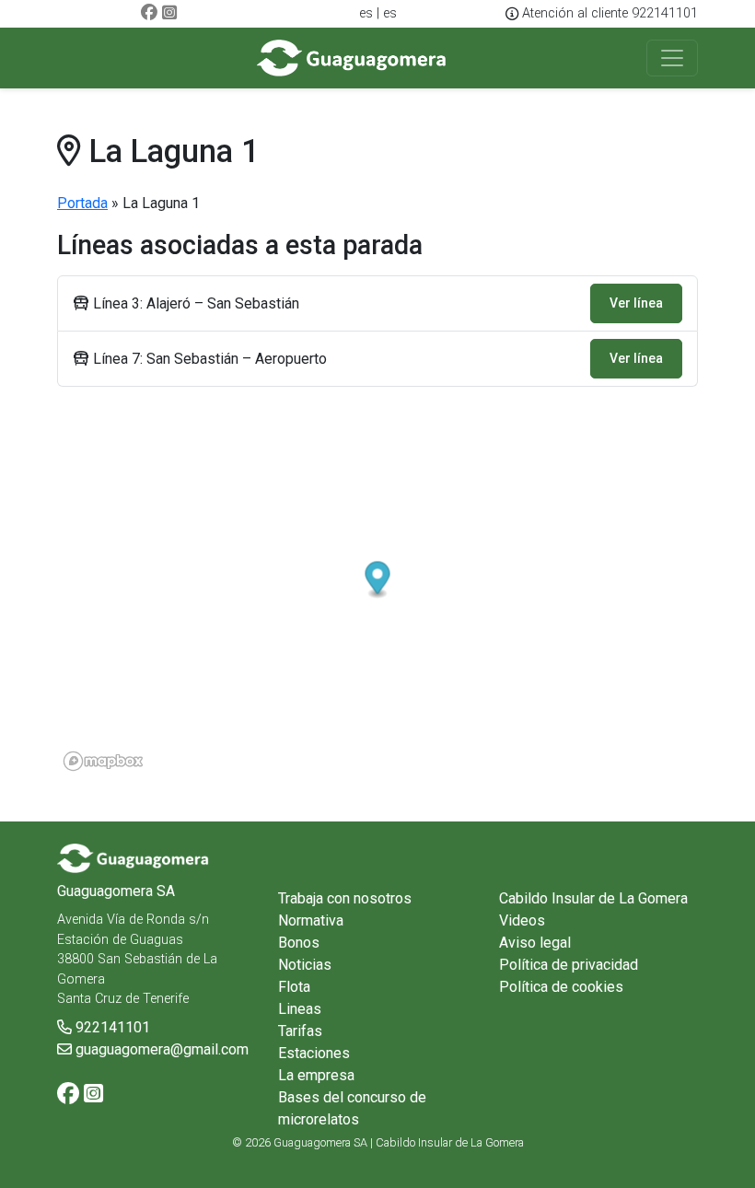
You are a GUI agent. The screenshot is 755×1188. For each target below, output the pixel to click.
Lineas (299, 1009)
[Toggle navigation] (672, 58)
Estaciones (314, 1053)
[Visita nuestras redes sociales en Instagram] (169, 13)
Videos (522, 920)
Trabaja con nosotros (345, 898)
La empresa (316, 1075)
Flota (294, 987)
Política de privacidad (568, 964)
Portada (82, 203)
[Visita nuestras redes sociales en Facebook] (149, 13)
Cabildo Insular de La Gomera (593, 898)
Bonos (298, 942)
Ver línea (636, 303)
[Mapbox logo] (103, 761)
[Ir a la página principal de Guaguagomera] (352, 58)
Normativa (310, 920)
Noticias (304, 964)
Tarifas (300, 1031)
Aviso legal (535, 942)
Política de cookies (561, 987)
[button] (378, 581)
